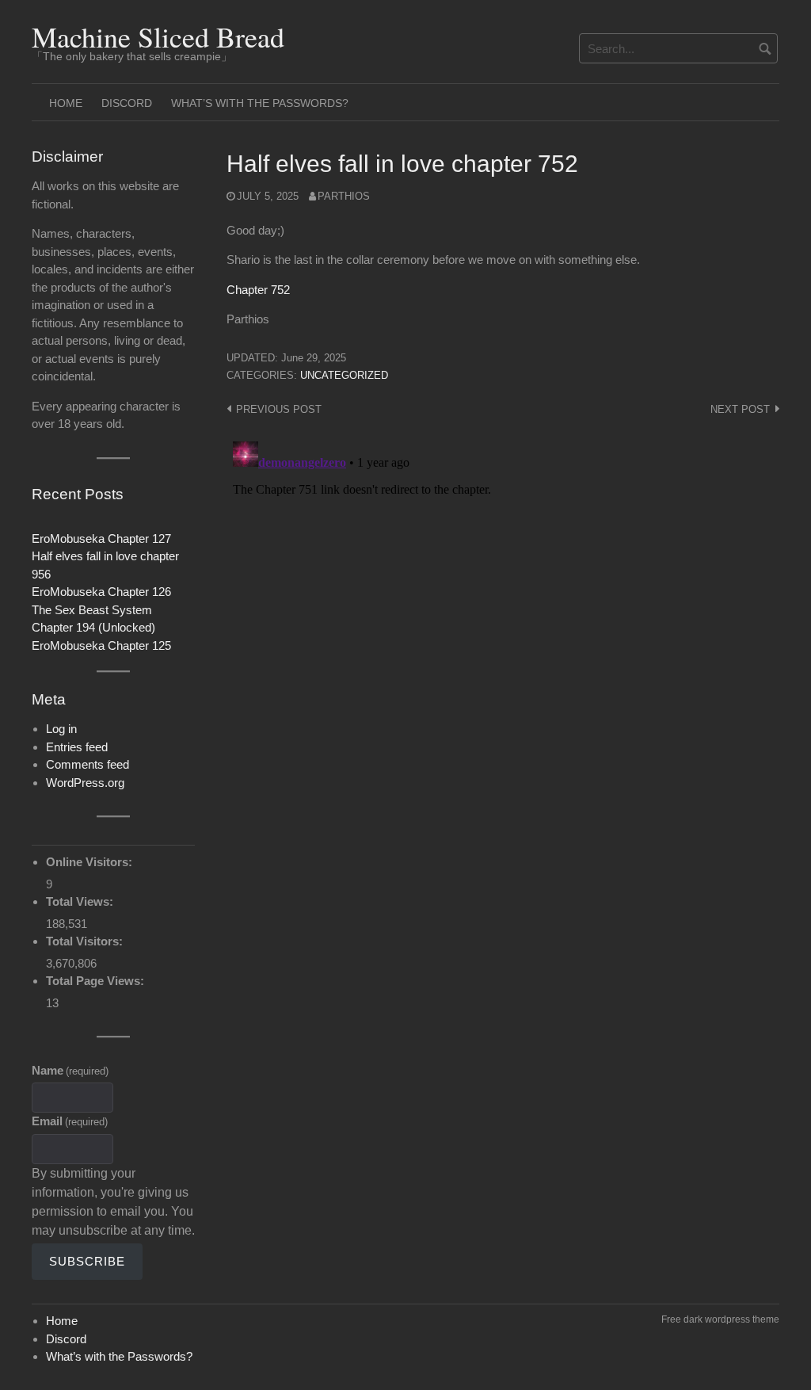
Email (70, 1121)
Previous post (279, 409)
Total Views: (81, 901)
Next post (740, 409)
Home (65, 103)
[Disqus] (503, 633)
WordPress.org (85, 782)
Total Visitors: (86, 941)
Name (70, 1070)
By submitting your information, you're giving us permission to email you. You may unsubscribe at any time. (113, 1202)
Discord (126, 103)
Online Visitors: (90, 862)
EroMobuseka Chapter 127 (101, 538)
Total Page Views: (96, 980)
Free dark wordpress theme (720, 1319)
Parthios (344, 196)
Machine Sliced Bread (158, 36)
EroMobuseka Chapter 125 (101, 645)
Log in (61, 728)
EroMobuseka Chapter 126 (101, 591)
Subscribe (87, 1261)
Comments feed (87, 764)
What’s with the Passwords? (259, 103)
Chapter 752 (258, 289)
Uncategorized (344, 375)
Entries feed (77, 747)
